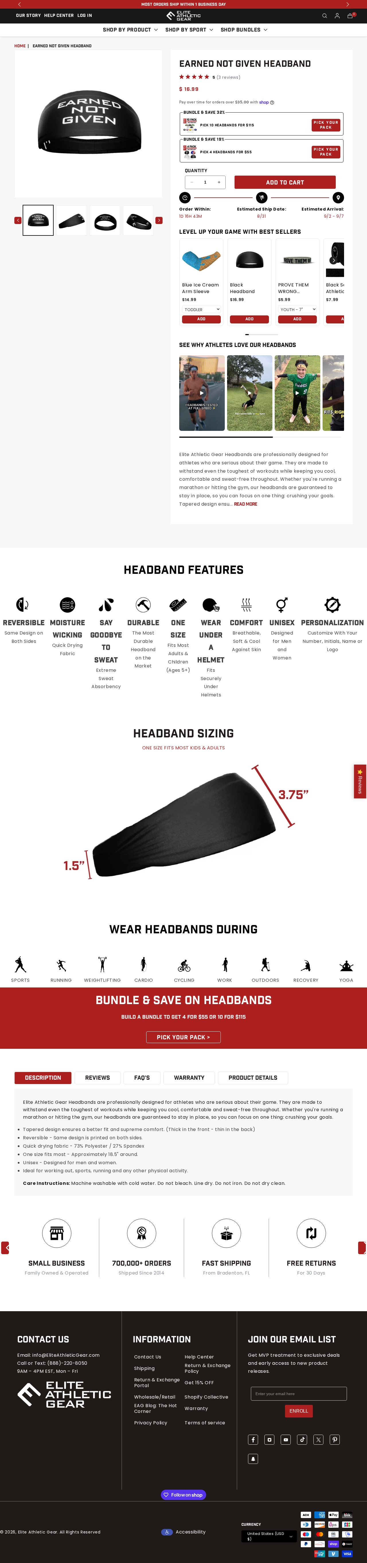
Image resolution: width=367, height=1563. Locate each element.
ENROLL (299, 1411)
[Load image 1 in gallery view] (38, 220)
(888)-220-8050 (67, 1363)
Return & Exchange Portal (157, 1383)
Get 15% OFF (199, 1383)
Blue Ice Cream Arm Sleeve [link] (200, 288)
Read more (245, 504)
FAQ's (142, 1078)
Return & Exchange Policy (208, 1368)
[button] (324, 15)
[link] (201, 260)
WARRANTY (189, 1078)
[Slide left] (18, 220)
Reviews (97, 1078)
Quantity (196, 171)
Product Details (253, 1078)
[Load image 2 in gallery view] (71, 220)
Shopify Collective (206, 1397)
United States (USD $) (265, 1536)
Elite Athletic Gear (37, 1532)
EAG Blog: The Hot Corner (155, 1408)
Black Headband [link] (242, 288)
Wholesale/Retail (154, 1397)
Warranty (196, 1408)
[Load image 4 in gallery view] (138, 220)
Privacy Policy (150, 1423)
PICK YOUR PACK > (183, 1037)
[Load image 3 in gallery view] (105, 220)
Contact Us (147, 1357)
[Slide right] (159, 220)
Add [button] (201, 319)
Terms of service (205, 1423)
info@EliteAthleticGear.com (66, 1355)
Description (43, 1078)
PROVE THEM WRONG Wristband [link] (293, 288)
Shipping (144, 1368)
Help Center (199, 1357)
